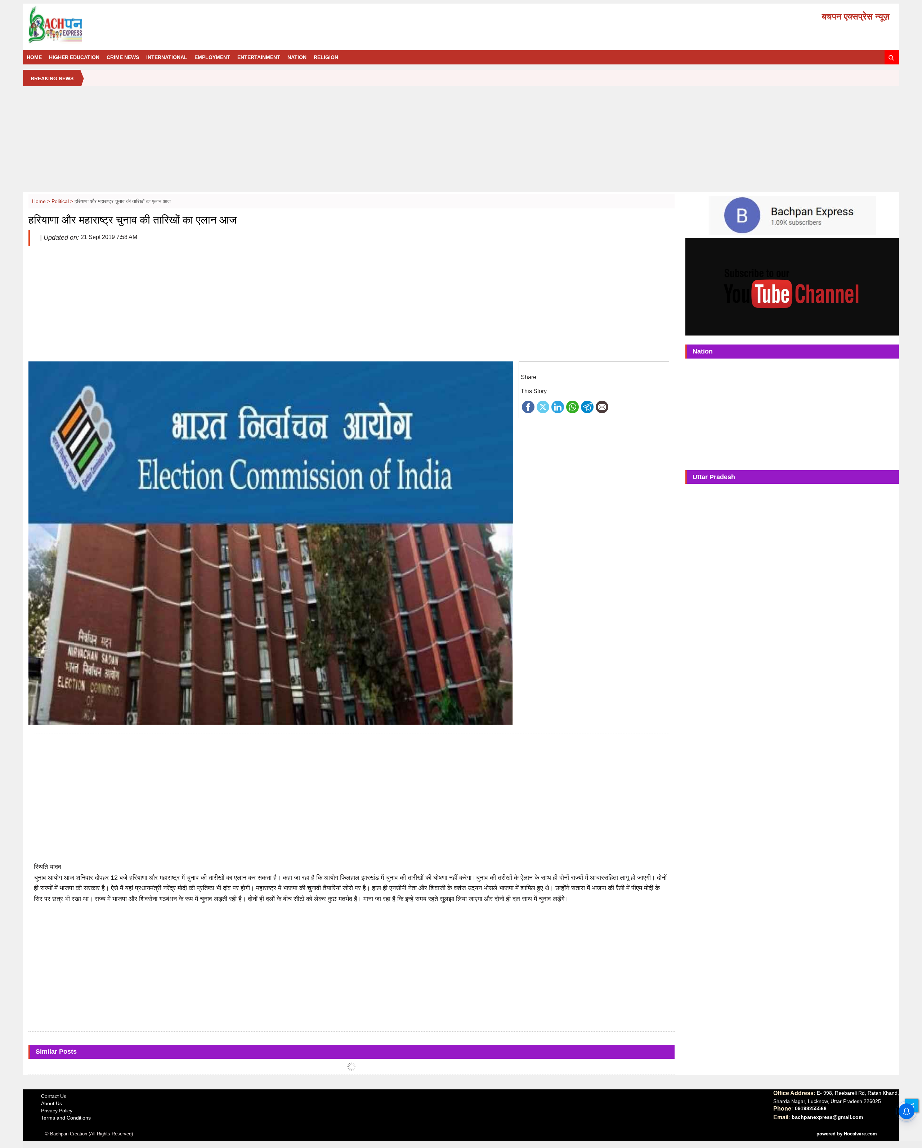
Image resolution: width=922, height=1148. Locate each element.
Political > (63, 201)
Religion (326, 57)
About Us (51, 1103)
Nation (296, 57)
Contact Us (53, 1096)
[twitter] (542, 406)
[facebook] (528, 406)
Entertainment (258, 57)
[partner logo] (165, 24)
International (166, 57)
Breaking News (52, 78)
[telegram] (587, 406)
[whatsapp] (572, 406)
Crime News (123, 57)
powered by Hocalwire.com (846, 1133)
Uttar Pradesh (714, 477)
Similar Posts (56, 1051)
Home (34, 57)
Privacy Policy (56, 1110)
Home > (42, 201)
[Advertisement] (461, 141)
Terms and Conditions (66, 1118)
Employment (212, 57)
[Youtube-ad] (792, 286)
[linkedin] (557, 406)
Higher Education (74, 57)
